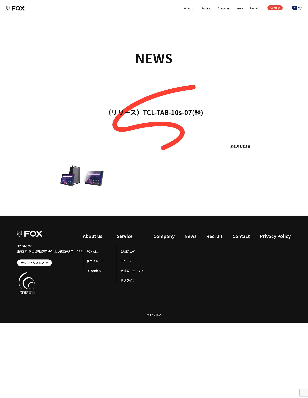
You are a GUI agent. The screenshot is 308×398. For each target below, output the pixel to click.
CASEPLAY (127, 251)
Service (206, 8)
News (240, 8)
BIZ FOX (125, 261)
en (299, 8)
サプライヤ (127, 280)
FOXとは (92, 251)
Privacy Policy (275, 236)
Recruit (254, 8)
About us (189, 8)
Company (223, 8)
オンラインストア (32, 263)
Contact (275, 7)
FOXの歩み (94, 270)
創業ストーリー (97, 261)
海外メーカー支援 (132, 270)
